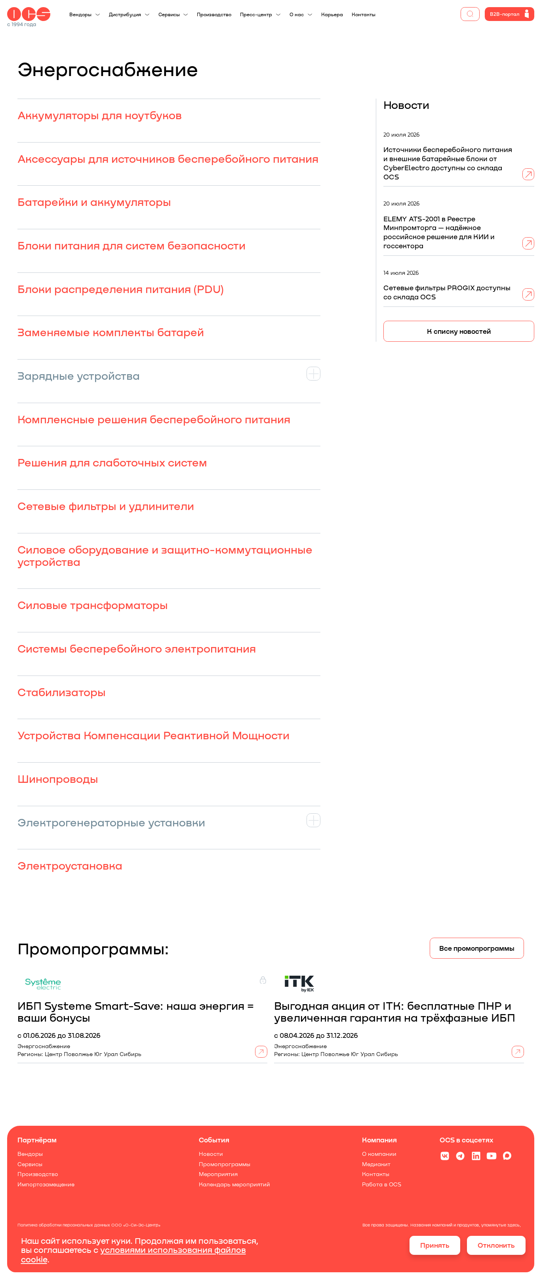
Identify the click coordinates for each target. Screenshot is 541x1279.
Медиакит (376, 1164)
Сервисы (29, 1164)
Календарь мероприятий (234, 1184)
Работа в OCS (381, 1184)
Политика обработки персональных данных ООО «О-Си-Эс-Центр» (88, 1224)
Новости (210, 1154)
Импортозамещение (45, 1184)
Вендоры (30, 1154)
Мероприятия (217, 1174)
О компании (379, 1154)
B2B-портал (505, 14)
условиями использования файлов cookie (133, 1254)
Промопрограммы (224, 1164)
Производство (37, 1174)
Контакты (375, 1174)
